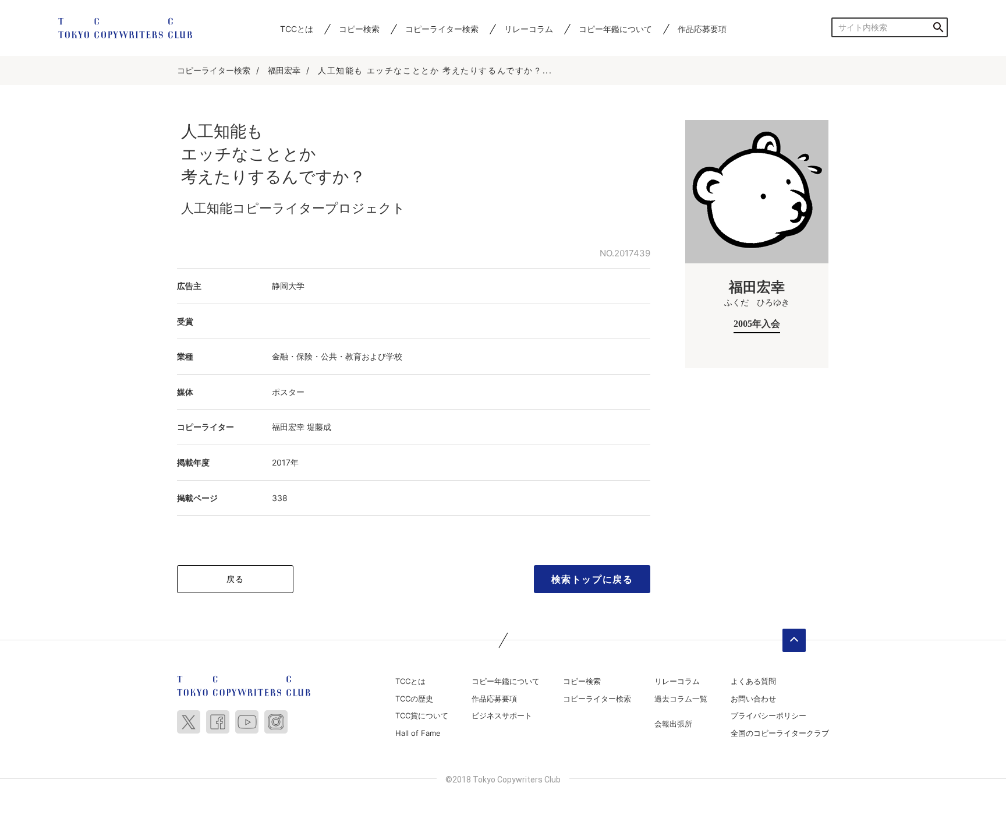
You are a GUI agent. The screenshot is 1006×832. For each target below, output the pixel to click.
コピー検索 (359, 29)
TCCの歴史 (414, 698)
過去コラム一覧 (680, 698)
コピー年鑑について (615, 29)
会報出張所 (673, 723)
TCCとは (296, 29)
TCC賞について (421, 715)
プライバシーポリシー (768, 715)
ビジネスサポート (502, 715)
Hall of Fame (418, 733)
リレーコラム (528, 29)
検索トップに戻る (592, 579)
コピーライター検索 (442, 29)
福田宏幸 (284, 70)
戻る (235, 579)
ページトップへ (794, 640)
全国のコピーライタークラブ (780, 733)
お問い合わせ (753, 698)
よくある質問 (753, 681)
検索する (938, 27)
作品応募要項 (702, 29)
